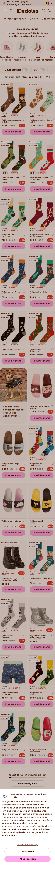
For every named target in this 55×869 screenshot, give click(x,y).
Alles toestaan (27, 859)
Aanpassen (27, 851)
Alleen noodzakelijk (27, 844)
